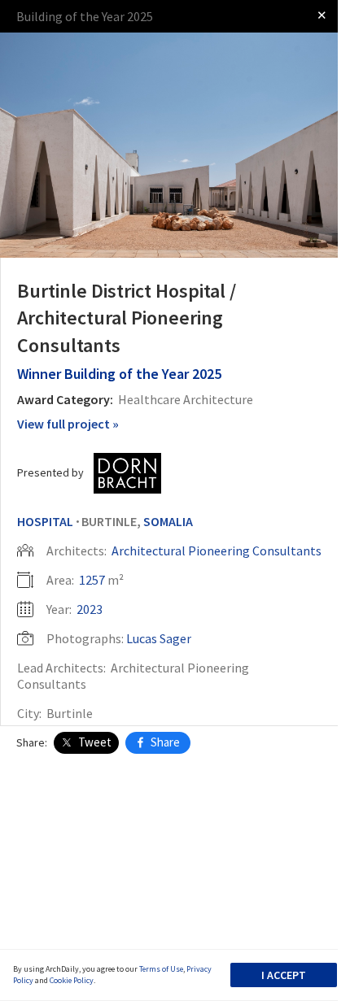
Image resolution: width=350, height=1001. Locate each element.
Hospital (45, 521)
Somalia (168, 521)
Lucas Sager (158, 638)
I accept (283, 975)
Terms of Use (161, 969)
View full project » (68, 424)
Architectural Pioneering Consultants (217, 550)
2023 (90, 609)
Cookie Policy (72, 980)
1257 (92, 580)
